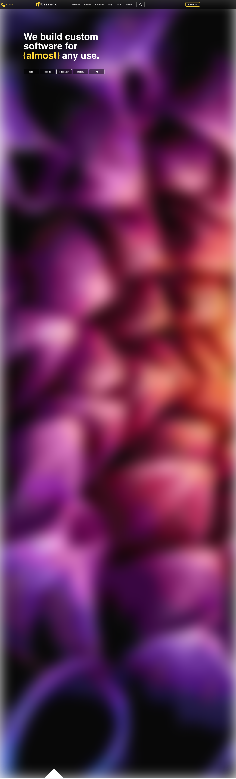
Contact (194, 4)
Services (76, 4)
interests (9, 4)
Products (99, 4)
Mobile (48, 71)
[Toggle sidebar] (2, 4)
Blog (110, 4)
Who (119, 4)
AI (97, 71)
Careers (128, 4)
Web (31, 71)
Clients (87, 4)
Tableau (80, 71)
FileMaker (64, 71)
